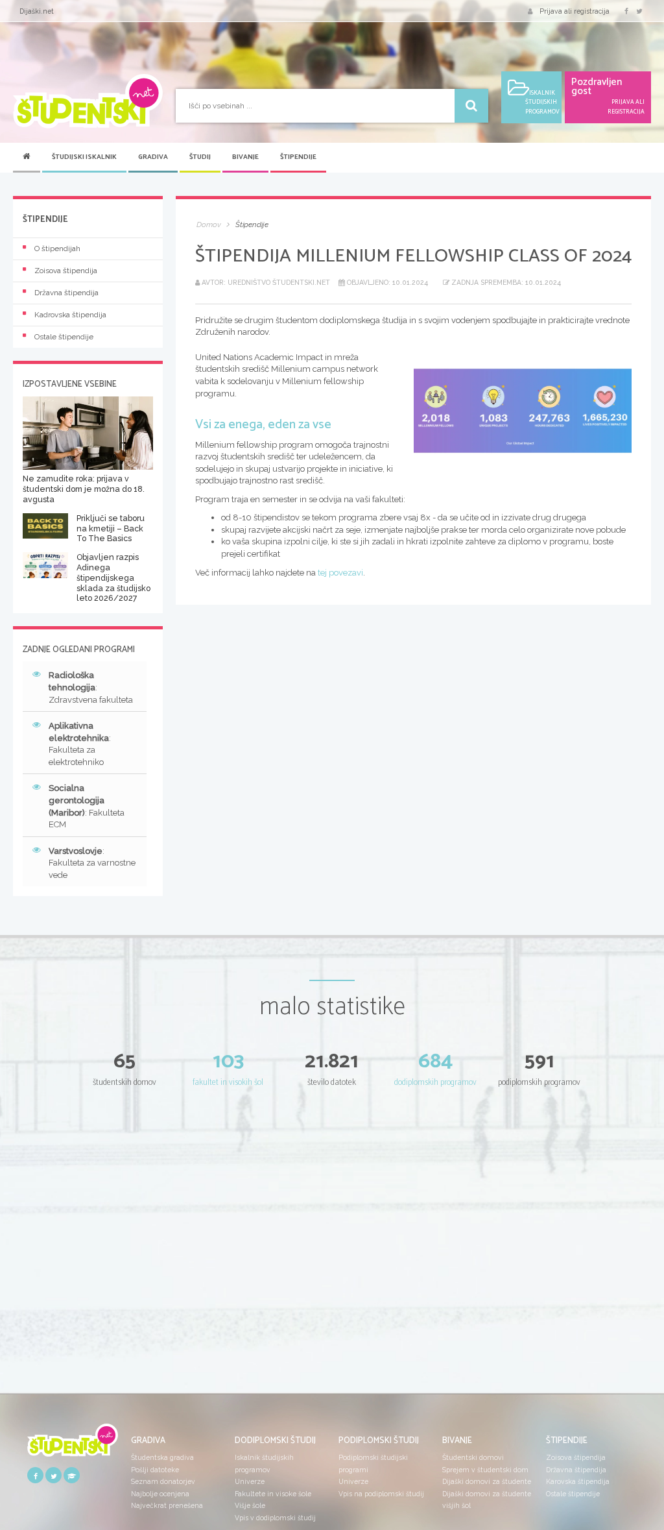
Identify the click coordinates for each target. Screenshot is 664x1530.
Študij (200, 157)
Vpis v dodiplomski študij (275, 1518)
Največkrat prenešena (167, 1505)
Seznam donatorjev (163, 1481)
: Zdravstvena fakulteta (91, 687)
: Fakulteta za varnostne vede (92, 863)
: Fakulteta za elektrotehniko (80, 744)
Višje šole (250, 1505)
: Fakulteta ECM (86, 806)
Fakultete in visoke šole (273, 1494)
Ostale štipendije (63, 336)
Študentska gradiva (162, 1457)
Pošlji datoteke (155, 1470)
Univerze (250, 1481)
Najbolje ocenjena (160, 1494)
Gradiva (153, 157)
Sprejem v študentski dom (485, 1470)
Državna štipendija (66, 292)
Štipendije (298, 157)
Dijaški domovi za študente (486, 1481)
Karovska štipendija (578, 1481)
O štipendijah (57, 248)
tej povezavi (340, 572)
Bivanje (245, 157)
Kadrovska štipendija (70, 314)
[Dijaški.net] (72, 1445)
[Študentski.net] (88, 101)
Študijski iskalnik (84, 157)
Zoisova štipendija (65, 270)
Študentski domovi (473, 1457)
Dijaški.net (36, 11)
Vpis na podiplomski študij (381, 1494)
